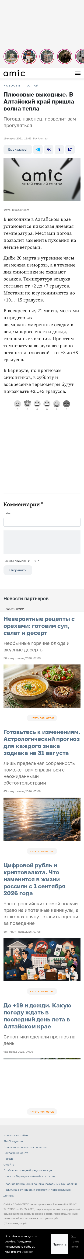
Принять (59, 1244)
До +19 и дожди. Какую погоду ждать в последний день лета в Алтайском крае (37, 1016)
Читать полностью (42, 717)
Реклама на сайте (16, 1153)
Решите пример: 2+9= (21, 561)
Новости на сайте (16, 1135)
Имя (8, 513)
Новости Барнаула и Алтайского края (30, 1176)
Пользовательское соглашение (25, 1147)
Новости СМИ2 (14, 609)
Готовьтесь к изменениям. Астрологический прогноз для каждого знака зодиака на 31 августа (42, 742)
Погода (9, 1158)
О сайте (9, 1164)
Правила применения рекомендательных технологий (40, 1184)
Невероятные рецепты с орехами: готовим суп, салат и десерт (39, 625)
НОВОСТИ (12, 85)
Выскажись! (17, 149)
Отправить (17, 570)
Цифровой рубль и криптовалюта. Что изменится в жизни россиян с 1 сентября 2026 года (34, 879)
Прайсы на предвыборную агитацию (28, 1170)
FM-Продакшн (13, 1141)
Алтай (33, 85)
